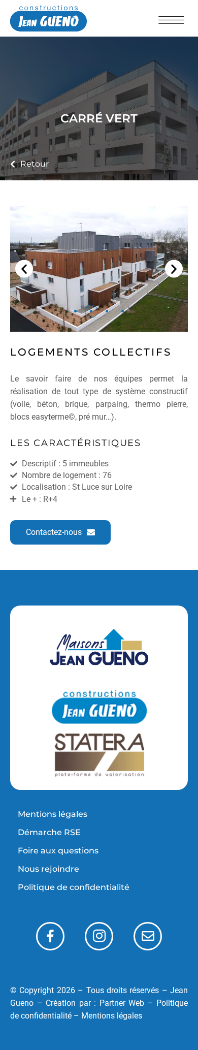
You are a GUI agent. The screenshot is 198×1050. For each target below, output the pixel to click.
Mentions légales (52, 814)
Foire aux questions (58, 850)
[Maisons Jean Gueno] (99, 650)
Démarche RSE (49, 832)
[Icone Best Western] (48, 18)
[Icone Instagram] (99, 936)
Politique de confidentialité (73, 887)
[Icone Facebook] (50, 936)
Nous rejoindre (48, 869)
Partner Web (122, 1003)
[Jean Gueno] (99, 707)
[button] (24, 269)
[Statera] (99, 755)
